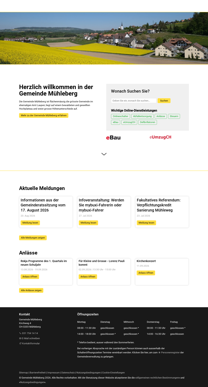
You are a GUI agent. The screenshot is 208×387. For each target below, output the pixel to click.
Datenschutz (68, 372)
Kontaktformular (31, 343)
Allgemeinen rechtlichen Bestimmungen (157, 377)
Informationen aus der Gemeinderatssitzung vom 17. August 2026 (43, 205)
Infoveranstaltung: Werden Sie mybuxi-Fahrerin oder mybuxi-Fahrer (101, 205)
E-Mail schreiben (31, 338)
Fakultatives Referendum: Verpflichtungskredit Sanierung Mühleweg (159, 205)
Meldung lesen (30, 222)
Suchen (164, 100)
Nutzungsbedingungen (88, 372)
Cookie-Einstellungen (113, 372)
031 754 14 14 (30, 333)
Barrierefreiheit (38, 372)
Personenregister (170, 352)
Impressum (53, 372)
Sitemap (23, 372)
